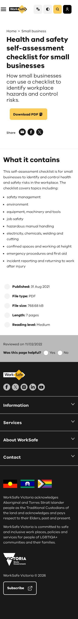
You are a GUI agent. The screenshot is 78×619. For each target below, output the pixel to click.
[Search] (57, 9)
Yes (52, 352)
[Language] (38, 9)
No (66, 352)
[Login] (67, 9)
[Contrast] (48, 9)
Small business (33, 31)
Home (11, 31)
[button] (3, 9)
